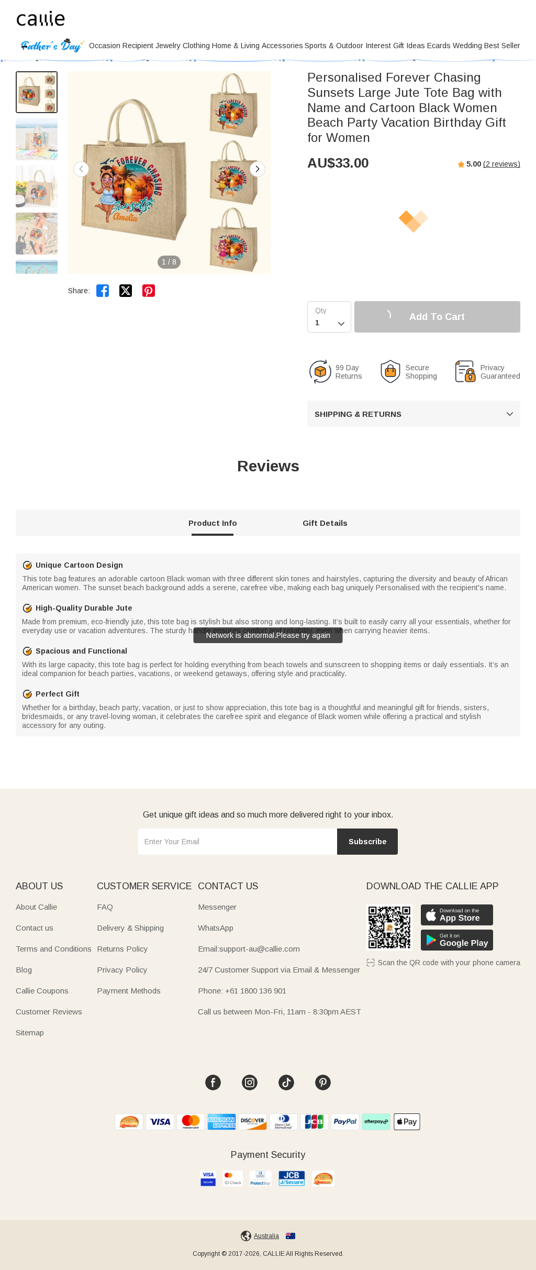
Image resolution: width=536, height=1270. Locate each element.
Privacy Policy (122, 969)
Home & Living (236, 45)
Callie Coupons (42, 990)
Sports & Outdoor (334, 45)
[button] (257, 169)
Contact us (34, 927)
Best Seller (502, 45)
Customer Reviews (49, 1011)
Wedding (467, 45)
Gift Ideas (409, 45)
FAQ (105, 906)
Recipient (137, 45)
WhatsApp (215, 927)
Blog (24, 969)
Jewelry (168, 45)
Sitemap (30, 1032)
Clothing (196, 45)
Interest (378, 45)
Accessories (282, 45)
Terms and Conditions (54, 948)
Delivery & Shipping (130, 927)
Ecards (439, 45)
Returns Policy (122, 948)
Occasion (104, 45)
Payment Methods (129, 990)
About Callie (36, 906)
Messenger (217, 906)
